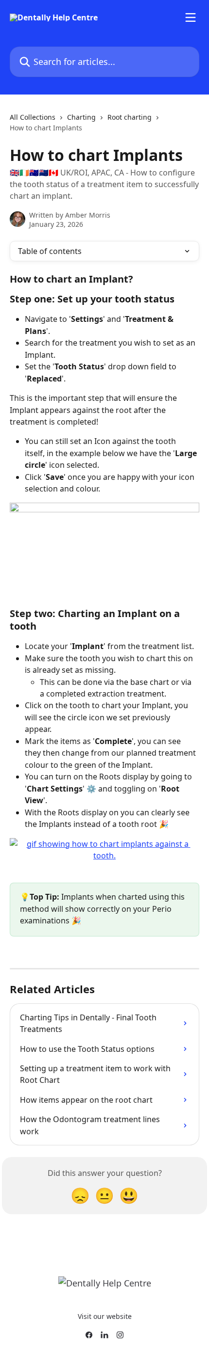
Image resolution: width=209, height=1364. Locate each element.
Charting (81, 117)
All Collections (32, 117)
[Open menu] (190, 17)
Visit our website (105, 1316)
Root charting (129, 117)
